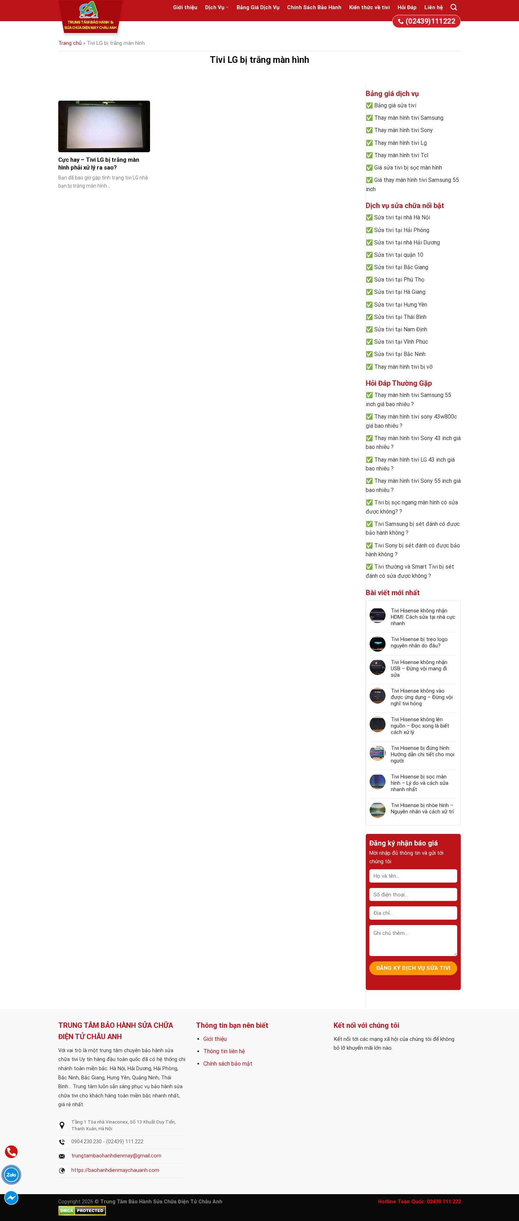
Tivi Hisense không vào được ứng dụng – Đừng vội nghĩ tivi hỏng (422, 697)
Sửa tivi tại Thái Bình (400, 317)
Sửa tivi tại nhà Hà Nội (402, 217)
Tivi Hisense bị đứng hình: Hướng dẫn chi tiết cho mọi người (422, 754)
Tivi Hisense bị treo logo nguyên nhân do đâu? (419, 642)
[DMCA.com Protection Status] (82, 1211)
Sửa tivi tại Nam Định (400, 329)
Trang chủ (70, 43)
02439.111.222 (444, 1202)
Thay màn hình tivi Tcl (401, 155)
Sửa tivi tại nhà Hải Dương (407, 242)
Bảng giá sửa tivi (395, 105)
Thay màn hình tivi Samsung (408, 117)
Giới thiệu (185, 7)
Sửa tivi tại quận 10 (398, 254)
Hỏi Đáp (407, 7)
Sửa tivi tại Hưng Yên (400, 304)
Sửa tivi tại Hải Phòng (401, 230)
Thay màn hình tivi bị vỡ (403, 366)
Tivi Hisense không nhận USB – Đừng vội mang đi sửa (419, 668)
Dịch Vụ (214, 7)
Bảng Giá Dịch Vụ (258, 7)
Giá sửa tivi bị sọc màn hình (408, 167)
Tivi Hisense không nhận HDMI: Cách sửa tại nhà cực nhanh (423, 617)
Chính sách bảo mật (227, 1063)
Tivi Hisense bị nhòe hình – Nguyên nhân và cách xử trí (422, 808)
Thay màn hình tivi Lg (400, 143)
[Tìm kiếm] (454, 7)
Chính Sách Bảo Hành (314, 7)
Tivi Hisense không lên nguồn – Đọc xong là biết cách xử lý (420, 725)
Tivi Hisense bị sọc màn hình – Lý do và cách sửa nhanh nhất (419, 783)
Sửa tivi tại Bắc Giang (401, 267)
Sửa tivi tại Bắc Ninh (399, 354)
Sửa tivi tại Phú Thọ (399, 279)
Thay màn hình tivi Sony (403, 130)
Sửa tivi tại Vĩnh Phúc (401, 341)
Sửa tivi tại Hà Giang (399, 292)
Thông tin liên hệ (224, 1051)
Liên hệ (433, 7)
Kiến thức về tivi (369, 7)
